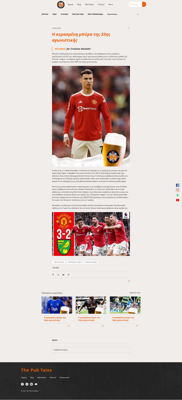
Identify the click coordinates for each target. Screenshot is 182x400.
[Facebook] (177, 185)
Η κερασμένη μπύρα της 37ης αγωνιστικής (89, 319)
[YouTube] (177, 200)
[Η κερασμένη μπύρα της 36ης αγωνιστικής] (125, 305)
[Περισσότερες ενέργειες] (128, 28)
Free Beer (64, 14)
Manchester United (74, 262)
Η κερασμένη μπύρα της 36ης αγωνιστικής (123, 319)
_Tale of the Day (58, 262)
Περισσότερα (112, 14)
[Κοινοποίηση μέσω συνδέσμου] (69, 275)
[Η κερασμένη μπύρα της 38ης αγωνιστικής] (56, 305)
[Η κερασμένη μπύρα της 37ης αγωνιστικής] (91, 305)
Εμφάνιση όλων (135, 293)
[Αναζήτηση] (144, 4)
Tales (54, 14)
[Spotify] (177, 195)
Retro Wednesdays (95, 14)
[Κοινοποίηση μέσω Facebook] (53, 275)
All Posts (44, 14)
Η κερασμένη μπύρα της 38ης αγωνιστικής (55, 319)
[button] (88, 4)
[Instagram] (177, 190)
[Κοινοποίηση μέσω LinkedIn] (63, 275)
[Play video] (91, 234)
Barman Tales (78, 14)
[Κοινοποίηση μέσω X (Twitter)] (58, 275)
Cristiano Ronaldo (91, 262)
